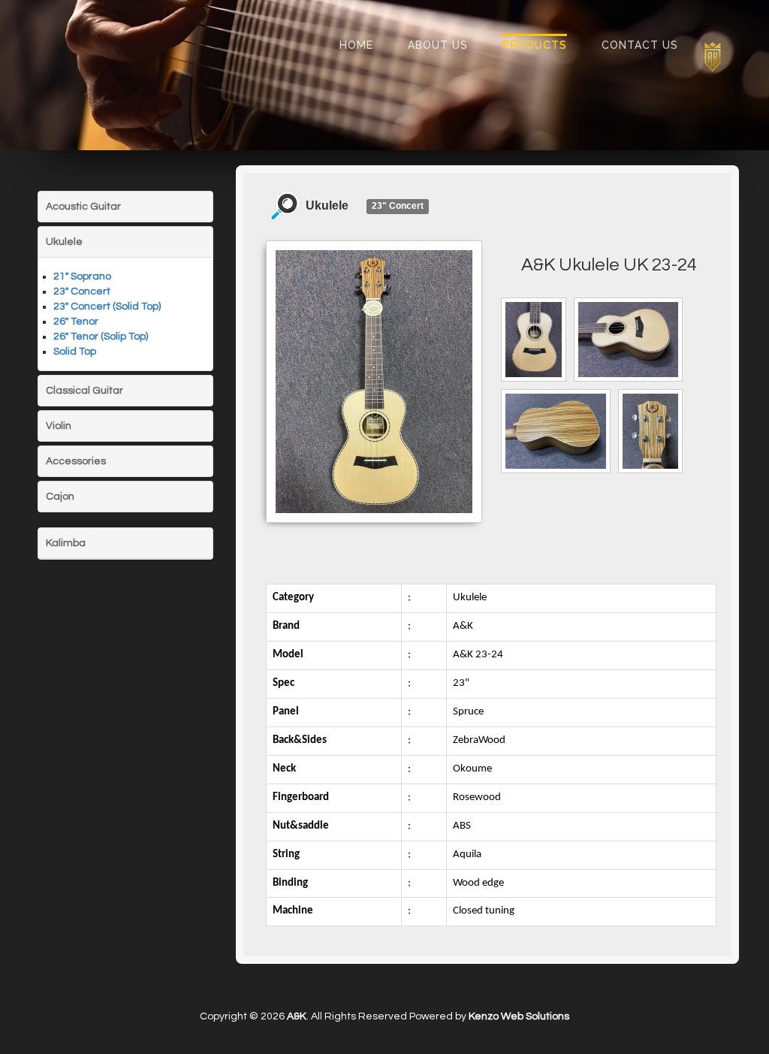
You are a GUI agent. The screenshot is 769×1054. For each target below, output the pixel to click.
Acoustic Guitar (83, 206)
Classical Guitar (84, 390)
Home (356, 45)
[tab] (125, 207)
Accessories (76, 461)
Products (534, 45)
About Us (438, 45)
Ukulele (64, 242)
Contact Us (640, 45)
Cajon (60, 496)
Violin (58, 426)
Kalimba (66, 543)
